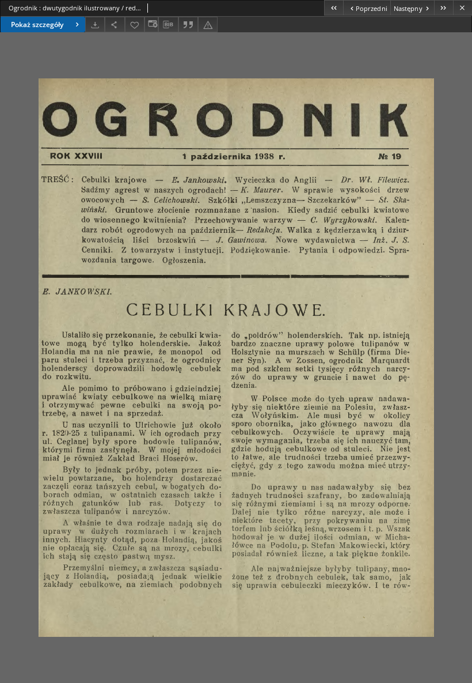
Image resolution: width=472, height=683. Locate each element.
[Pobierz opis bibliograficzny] (168, 25)
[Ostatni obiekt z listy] (443, 8)
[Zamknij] (462, 8)
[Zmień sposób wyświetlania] (151, 24)
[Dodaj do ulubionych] (134, 24)
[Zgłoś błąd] (208, 24)
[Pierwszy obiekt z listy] (333, 8)
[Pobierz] (95, 24)
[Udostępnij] (114, 24)
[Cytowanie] (188, 24)
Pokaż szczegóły (37, 24)
